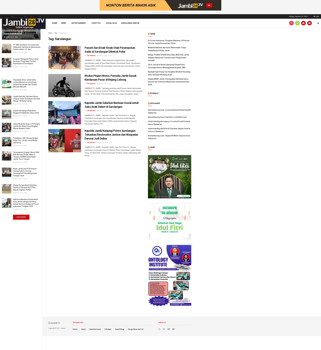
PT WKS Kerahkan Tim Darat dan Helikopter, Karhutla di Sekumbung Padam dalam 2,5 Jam (26, 47)
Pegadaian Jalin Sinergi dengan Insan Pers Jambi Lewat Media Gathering (25, 140)
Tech (28, 16)
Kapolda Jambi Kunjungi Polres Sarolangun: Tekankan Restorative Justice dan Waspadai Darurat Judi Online (111, 134)
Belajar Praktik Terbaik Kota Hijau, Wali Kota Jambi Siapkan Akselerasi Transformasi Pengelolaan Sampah (168, 57)
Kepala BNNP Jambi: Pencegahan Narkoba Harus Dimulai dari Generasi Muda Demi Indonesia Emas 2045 (168, 82)
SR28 (152, 34)
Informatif (155, 103)
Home (4, 16)
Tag (55, 33)
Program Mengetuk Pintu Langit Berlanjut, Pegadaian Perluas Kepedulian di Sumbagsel (25, 61)
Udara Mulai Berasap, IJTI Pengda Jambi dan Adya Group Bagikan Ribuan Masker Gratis (26, 126)
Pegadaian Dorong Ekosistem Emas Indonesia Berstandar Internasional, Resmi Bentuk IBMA (20, 31)
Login (317, 16)
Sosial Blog (111, 23)
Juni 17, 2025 (102, 55)
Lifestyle (36, 16)
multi (152, 147)
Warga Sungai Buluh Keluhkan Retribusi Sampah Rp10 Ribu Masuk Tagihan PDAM (25, 187)
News (9, 16)
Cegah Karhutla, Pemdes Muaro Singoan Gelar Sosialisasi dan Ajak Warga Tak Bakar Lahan (26, 98)
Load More (21, 217)
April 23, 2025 (103, 110)
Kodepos (154, 93)
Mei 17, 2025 (102, 83)
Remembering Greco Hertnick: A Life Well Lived (167, 117)
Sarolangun (63, 33)
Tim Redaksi (91, 55)
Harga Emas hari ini (130, 23)
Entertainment (19, 16)
